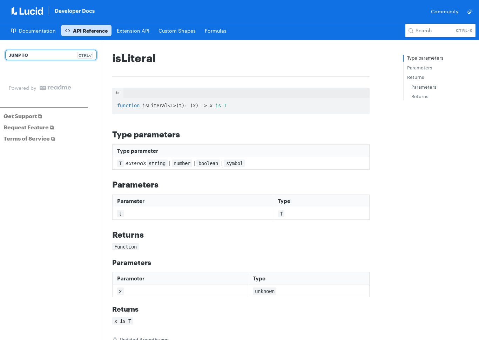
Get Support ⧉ (23, 116)
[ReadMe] (55, 87)
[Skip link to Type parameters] (107, 134)
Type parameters (425, 58)
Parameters (419, 67)
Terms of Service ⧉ (29, 138)
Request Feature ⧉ (29, 127)
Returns (415, 77)
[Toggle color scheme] (469, 11)
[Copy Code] (361, 103)
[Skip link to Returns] (107, 234)
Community (445, 11)
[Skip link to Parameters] (107, 184)
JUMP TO (50, 55)
